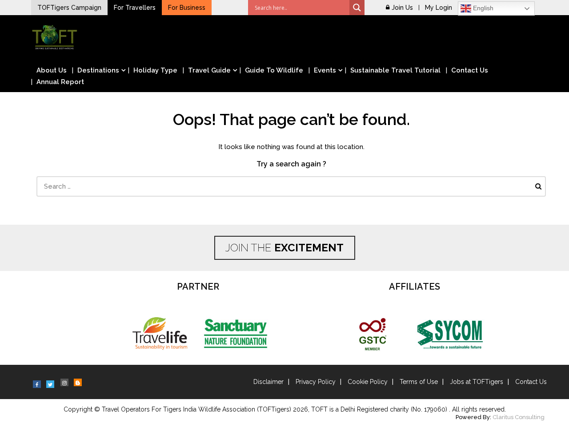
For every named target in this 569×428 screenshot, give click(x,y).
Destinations (98, 70)
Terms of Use (419, 381)
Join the (284, 247)
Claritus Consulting (519, 417)
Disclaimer (268, 381)
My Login (438, 7)
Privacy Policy (316, 381)
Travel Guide (209, 70)
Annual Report (60, 81)
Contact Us (469, 70)
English (482, 8)
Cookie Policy (368, 381)
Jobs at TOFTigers (476, 381)
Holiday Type (155, 70)
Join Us (402, 7)
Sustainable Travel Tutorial (395, 70)
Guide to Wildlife (274, 70)
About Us (51, 70)
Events (325, 70)
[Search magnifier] (357, 7)
